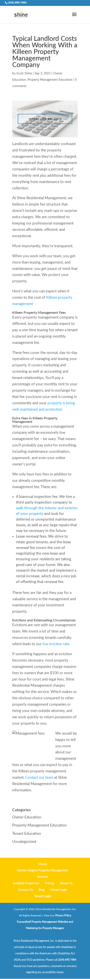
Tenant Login (42, 896)
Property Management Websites (49, 922)
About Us (66, 883)
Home (42, 864)
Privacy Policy (63, 915)
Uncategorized (24, 842)
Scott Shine (24, 73)
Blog (42, 890)
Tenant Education (26, 833)
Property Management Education (50, 79)
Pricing (49, 883)
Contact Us (25, 890)
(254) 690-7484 (17, 2)
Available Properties (26, 883)
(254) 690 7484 (67, 959)
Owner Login (58, 890)
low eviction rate (55, 644)
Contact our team (39, 777)
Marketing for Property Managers (45, 928)
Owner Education (26, 817)
